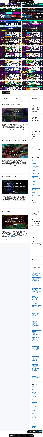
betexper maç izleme (35, 325)
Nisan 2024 (34, 406)
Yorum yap (4, 134)
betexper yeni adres (22, 204)
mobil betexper (34, 375)
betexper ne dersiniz (34, 331)
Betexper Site (6, 211)
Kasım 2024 (34, 396)
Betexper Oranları (35, 163)
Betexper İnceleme (35, 174)
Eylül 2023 (33, 416)
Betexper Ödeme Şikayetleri (36, 180)
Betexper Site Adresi (35, 173)
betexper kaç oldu (35, 320)
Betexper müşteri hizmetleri (35, 327)
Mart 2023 (33, 424)
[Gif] (21, 44)
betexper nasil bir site (35, 328)
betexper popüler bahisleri (34, 338)
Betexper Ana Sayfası (35, 169)
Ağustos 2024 (34, 400)
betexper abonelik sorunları (6, 204)
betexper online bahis (34, 332)
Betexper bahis (36, 277)
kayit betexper (34, 374)
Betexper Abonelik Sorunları (11, 176)
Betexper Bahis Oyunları (36, 195)
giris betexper (34, 369)
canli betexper (34, 367)
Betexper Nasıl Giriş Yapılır (11, 104)
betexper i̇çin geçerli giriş (34, 316)
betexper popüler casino (34, 339)
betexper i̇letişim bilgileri (35, 315)
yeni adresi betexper (36, 377)
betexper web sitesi (35, 350)
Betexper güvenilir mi (35, 308)
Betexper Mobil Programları (36, 167)
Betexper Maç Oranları (35, 192)
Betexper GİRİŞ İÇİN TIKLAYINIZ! (21, 19)
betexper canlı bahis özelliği (35, 290)
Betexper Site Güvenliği (36, 184)
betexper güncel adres (36, 307)
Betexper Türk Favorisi (35, 164)
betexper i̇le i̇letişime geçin (35, 314)
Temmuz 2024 (34, 402)
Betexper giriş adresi (36, 305)
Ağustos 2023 (34, 417)
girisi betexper (34, 370)
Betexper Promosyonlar (6, 238)
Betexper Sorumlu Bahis (36, 166)
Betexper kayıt (35, 318)
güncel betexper (34, 372)
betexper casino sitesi (35, 297)
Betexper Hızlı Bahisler (35, 181)
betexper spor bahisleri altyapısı (35, 346)
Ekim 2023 (33, 414)
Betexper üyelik (35, 360)
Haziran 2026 (34, 386)
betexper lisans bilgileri (34, 323)
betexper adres (34, 272)
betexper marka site (5, 239)
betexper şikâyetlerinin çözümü (35, 365)
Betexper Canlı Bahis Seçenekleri (36, 288)
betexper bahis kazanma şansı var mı (36, 278)
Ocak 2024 (33, 410)
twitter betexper (34, 376)
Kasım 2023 (34, 413)
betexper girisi (34, 299)
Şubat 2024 (34, 409)
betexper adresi (35, 274)
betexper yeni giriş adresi (35, 357)
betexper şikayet (36, 363)
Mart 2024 (33, 407)
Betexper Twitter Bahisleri (36, 178)
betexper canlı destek (35, 292)
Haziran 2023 (34, 420)
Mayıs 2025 (34, 390)
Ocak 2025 (33, 393)
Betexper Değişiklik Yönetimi (36, 193)
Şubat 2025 (34, 392)
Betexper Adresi (34, 159)
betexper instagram (36, 313)
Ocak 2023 (33, 427)
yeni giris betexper (36, 378)
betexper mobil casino (35, 326)
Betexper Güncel (35, 306)
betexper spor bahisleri (35, 345)
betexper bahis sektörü (34, 279)
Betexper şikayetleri (35, 364)
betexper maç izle (34, 324)
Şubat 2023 (34, 426)
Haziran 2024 (34, 403)
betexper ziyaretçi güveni (34, 359)
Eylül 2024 (33, 399)
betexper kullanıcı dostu (34, 322)
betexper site (10, 239)
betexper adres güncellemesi (36, 273)
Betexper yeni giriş (35, 356)
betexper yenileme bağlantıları (35, 358)
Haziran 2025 (34, 389)
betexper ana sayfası (35, 275)
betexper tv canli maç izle (35, 348)
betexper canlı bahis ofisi (34, 287)
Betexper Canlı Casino (36, 291)
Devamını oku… (15, 130)
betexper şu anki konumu (34, 366)
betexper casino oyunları (35, 295)
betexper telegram (35, 347)
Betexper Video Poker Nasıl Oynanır (14, 140)
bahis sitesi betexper (35, 271)
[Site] (10, 33)
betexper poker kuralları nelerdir (15, 204)
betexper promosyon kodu (36, 341)
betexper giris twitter (36, 300)
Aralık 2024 (34, 395)
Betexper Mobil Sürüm (35, 189)
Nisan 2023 (34, 423)
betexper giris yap (35, 302)
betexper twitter (35, 349)
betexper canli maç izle (36, 286)
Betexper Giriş (34, 160)
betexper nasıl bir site (36, 330)
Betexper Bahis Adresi (35, 170)
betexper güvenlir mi (35, 309)
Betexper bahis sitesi (35, 280)
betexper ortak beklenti (34, 333)
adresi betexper (35, 270)
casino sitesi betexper (35, 368)
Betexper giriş (35, 303)
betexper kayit (34, 317)
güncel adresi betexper (36, 371)
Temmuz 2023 (34, 419)
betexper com (34, 298)
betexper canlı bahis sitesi (36, 289)
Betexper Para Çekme (36, 337)
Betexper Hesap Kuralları (36, 188)
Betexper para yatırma (35, 335)
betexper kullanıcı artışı (34, 321)
